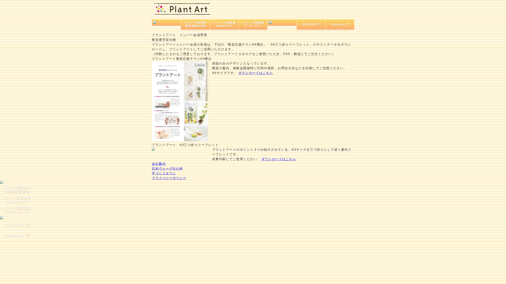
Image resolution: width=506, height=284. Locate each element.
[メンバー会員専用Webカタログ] (224, 24)
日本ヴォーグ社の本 (167, 168)
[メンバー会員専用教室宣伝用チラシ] (195, 24)
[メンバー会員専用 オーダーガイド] (253, 24)
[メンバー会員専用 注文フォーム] (282, 22)
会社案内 (159, 163)
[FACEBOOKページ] (311, 24)
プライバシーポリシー (169, 178)
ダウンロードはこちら (255, 73)
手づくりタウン (164, 173)
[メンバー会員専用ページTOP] (166, 22)
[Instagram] (340, 24)
